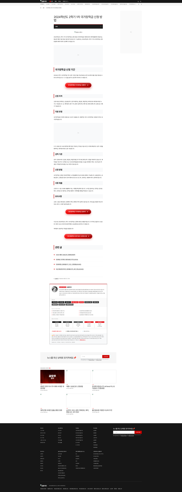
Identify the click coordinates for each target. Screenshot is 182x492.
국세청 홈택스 (95, 458)
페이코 (77, 465)
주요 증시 (41, 428)
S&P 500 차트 (60, 4)
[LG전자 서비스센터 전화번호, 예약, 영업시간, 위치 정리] (78, 400)
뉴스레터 (111, 488)
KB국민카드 (42, 458)
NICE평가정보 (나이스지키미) (98, 453)
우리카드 (41, 465)
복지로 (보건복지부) (61, 477)
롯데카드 (41, 463)
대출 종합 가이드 (50, 488)
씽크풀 (59, 461)
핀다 (76, 461)
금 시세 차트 (78, 442)
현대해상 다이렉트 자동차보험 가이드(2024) (67, 259)
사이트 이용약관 (90, 488)
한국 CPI (59, 437)
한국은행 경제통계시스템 (62, 465)
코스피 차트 (67, 4)
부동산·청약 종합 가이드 (58, 488)
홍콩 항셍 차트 (87, 4)
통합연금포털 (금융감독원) (97, 465)
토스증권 (47, 4)
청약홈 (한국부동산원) (61, 475)
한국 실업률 (60, 442)
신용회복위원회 (95, 468)
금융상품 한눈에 (60, 470)
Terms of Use (98, 359)
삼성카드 (41, 456)
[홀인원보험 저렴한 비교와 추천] (104, 400)
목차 (56, 26)
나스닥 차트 (53, 4)
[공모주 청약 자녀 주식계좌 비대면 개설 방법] (52, 376)
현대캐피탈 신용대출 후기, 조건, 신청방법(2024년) (68, 264)
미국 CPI (59, 435)
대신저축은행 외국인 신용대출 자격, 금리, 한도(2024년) (70, 269)
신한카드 (41, 453)
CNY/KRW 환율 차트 (132, 4)
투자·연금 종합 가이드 (82, 488)
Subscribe (106, 356)
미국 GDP (59, 430)
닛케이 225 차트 (80, 4)
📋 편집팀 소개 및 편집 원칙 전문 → (72, 331)
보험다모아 (60, 463)
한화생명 (94, 432)
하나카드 (41, 468)
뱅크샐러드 (77, 458)
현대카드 (41, 461)
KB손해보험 (95, 447)
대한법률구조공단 (96, 461)
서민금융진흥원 (95, 463)
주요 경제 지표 (60, 428)
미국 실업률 (60, 440)
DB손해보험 (95, 444)
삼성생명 (94, 430)
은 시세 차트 (78, 444)
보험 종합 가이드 (65, 488)
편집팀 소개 (120, 488)
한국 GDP (59, 432)
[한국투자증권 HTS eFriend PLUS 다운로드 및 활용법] (104, 376)
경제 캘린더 (42, 4)
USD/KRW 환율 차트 (95, 4)
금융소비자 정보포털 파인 (62, 468)
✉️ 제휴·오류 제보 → (86, 331)
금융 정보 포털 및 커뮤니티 (62, 451)
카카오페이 (77, 456)
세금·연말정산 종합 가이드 (74, 488)
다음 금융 (59, 456)
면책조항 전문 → (83, 339)
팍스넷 (59, 458)
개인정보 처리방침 (43, 488)
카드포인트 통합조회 (61, 473)
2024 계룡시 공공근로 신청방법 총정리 (65, 254)
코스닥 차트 (73, 4)
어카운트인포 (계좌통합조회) (80, 468)
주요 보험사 (95, 428)
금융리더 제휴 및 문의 (105, 488)
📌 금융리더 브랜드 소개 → (57, 331)
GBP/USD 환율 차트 (123, 4)
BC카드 (41, 470)
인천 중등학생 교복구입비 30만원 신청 (77, 236)
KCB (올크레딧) (96, 456)
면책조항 (115, 488)
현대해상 (94, 442)
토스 (76, 453)
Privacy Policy (91, 359)
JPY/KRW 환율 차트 (114, 4)
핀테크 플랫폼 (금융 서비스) (80, 451)
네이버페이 (77, 463)
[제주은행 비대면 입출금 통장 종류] (52, 400)
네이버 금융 (60, 453)
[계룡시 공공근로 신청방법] (78, 376)
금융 (43, 7)
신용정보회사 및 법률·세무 (97, 451)
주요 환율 (77, 428)
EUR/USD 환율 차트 (104, 4)
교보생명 (94, 435)
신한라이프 (95, 437)
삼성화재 (94, 440)
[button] (138, 1)
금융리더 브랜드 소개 (97, 488)
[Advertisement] (78, 55)
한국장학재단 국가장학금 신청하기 (77, 85)
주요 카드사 (42, 451)
